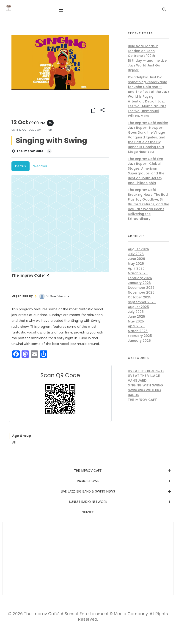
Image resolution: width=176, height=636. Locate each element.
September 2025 (142, 302)
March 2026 (138, 273)
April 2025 (136, 326)
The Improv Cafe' (142, 399)
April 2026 (136, 268)
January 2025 (139, 340)
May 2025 (136, 321)
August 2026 (138, 249)
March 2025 (138, 331)
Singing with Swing (145, 385)
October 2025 (139, 297)
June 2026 (136, 258)
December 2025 (141, 287)
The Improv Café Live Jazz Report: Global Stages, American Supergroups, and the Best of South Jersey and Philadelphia (146, 171)
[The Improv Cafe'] (8, 8)
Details (20, 166)
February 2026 (140, 278)
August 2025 (138, 307)
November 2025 (141, 292)
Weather (40, 166)
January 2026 (139, 283)
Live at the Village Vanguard (144, 378)
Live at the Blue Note (146, 371)
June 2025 (136, 316)
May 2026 (136, 263)
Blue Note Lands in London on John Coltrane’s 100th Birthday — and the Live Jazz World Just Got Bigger (147, 58)
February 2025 (140, 335)
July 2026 (136, 254)
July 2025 (136, 311)
